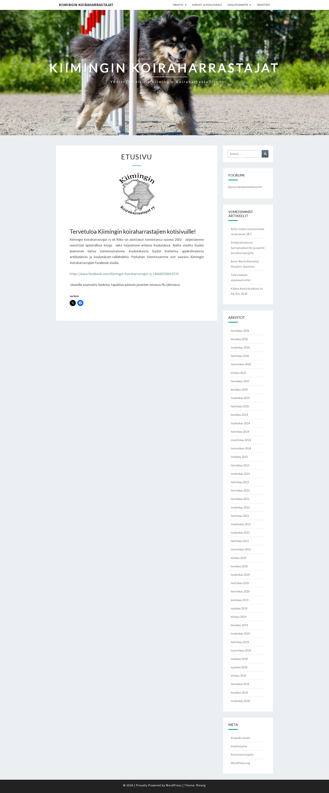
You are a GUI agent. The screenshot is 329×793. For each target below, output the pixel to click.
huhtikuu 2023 (240, 482)
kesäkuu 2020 (239, 566)
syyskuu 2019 (239, 608)
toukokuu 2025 (240, 398)
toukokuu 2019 (240, 633)
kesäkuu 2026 (239, 339)
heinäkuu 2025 (240, 381)
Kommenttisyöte (242, 754)
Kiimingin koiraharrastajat (86, 4)
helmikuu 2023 (240, 490)
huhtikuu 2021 (240, 541)
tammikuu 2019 (241, 650)
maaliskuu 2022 (241, 524)
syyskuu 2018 (239, 667)
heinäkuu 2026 (240, 331)
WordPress (174, 785)
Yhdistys (178, 4)
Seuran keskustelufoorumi (245, 187)
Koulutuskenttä (238, 4)
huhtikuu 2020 (240, 583)
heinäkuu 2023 (240, 465)
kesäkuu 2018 (239, 692)
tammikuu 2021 (241, 549)
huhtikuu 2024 (240, 431)
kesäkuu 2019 (239, 625)
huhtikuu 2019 (240, 642)
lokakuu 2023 (239, 457)
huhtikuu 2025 (240, 406)
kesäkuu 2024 (239, 414)
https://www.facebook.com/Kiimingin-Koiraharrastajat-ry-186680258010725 (124, 274)
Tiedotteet (263, 4)
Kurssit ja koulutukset (207, 4)
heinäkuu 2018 (240, 684)
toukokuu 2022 (240, 507)
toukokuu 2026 (240, 347)
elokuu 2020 (238, 558)
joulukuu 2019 (239, 600)
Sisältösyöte (239, 746)
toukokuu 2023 (240, 474)
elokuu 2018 (238, 675)
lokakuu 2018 (239, 659)
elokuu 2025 (238, 373)
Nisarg (201, 785)
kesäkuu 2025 (239, 389)
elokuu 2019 (238, 617)
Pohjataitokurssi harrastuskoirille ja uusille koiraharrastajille (248, 248)
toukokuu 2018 (240, 701)
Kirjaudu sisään (240, 738)
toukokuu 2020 (240, 574)
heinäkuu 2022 (240, 499)
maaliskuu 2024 (241, 440)
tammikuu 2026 (241, 364)
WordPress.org (240, 763)
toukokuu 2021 (240, 532)
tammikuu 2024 (241, 448)
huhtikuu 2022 (240, 516)
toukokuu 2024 (240, 423)
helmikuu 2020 (240, 591)
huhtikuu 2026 (240, 356)
